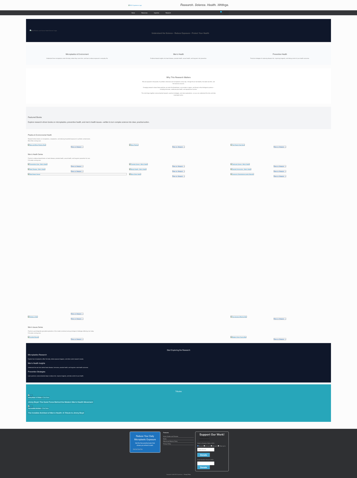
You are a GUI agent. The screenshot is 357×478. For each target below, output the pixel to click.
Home (133, 13)
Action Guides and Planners (170, 436)
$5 (201, 446)
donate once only (204, 440)
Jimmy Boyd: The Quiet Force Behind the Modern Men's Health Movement (60, 402)
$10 (207, 446)
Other (222, 446)
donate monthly (204, 437)
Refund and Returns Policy (170, 441)
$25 (214, 446)
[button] (226, 12)
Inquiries (156, 13)
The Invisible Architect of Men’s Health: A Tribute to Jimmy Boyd (56, 412)
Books (165, 439)
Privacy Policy (167, 444)
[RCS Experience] (135, 5)
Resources (144, 13)
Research (168, 13)
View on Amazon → (77, 147)
